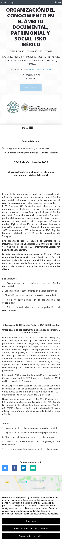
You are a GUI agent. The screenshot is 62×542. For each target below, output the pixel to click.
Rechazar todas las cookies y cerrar (31, 528)
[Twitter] (5, 468)
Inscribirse (31, 87)
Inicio (3, 2)
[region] (31, 516)
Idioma (56, 2)
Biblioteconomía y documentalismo (34, 148)
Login (12, 2)
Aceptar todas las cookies (31, 535)
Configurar (31, 520)
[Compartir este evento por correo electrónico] (33, 468)
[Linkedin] (23, 468)
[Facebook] (14, 468)
